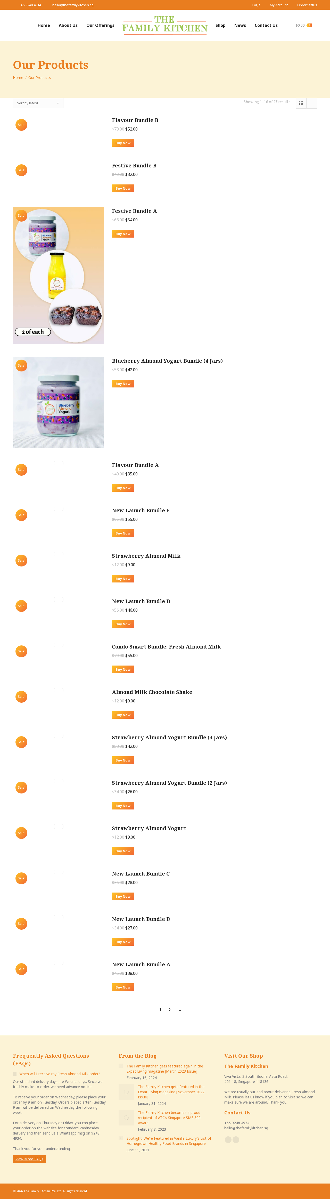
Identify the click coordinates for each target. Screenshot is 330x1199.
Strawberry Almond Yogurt (149, 828)
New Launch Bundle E (141, 510)
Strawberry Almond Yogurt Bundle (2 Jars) (169, 782)
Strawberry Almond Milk (146, 555)
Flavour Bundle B (135, 120)
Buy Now (123, 143)
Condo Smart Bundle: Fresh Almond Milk (166, 646)
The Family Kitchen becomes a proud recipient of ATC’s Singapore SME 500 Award (169, 1117)
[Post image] (121, 1066)
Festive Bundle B (134, 165)
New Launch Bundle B (141, 919)
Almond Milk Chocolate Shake (152, 691)
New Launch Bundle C (141, 873)
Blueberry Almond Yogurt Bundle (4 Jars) (167, 360)
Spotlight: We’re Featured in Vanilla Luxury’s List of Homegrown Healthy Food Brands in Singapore (169, 1141)
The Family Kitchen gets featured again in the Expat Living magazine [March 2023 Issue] (165, 1069)
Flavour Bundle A (135, 464)
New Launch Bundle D (141, 601)
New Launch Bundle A (141, 964)
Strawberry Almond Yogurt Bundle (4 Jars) (169, 737)
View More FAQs (29, 1158)
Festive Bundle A (134, 210)
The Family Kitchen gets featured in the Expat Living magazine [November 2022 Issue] (171, 1091)
